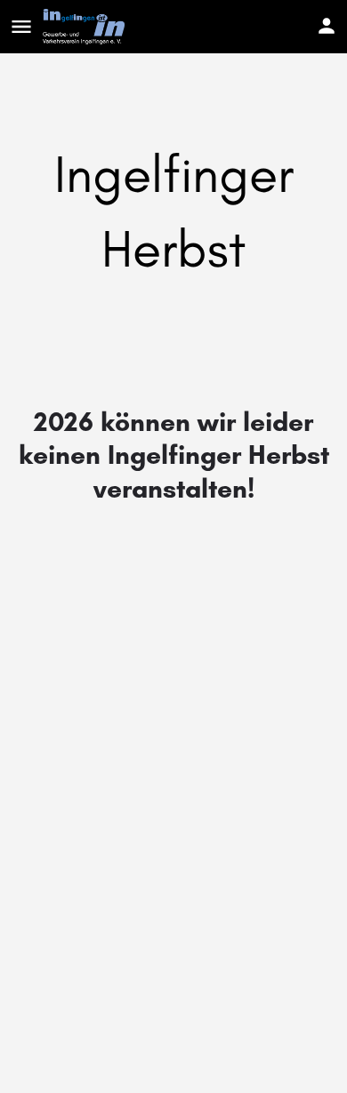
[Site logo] (86, 26)
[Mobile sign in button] (326, 25)
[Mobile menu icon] (21, 26)
